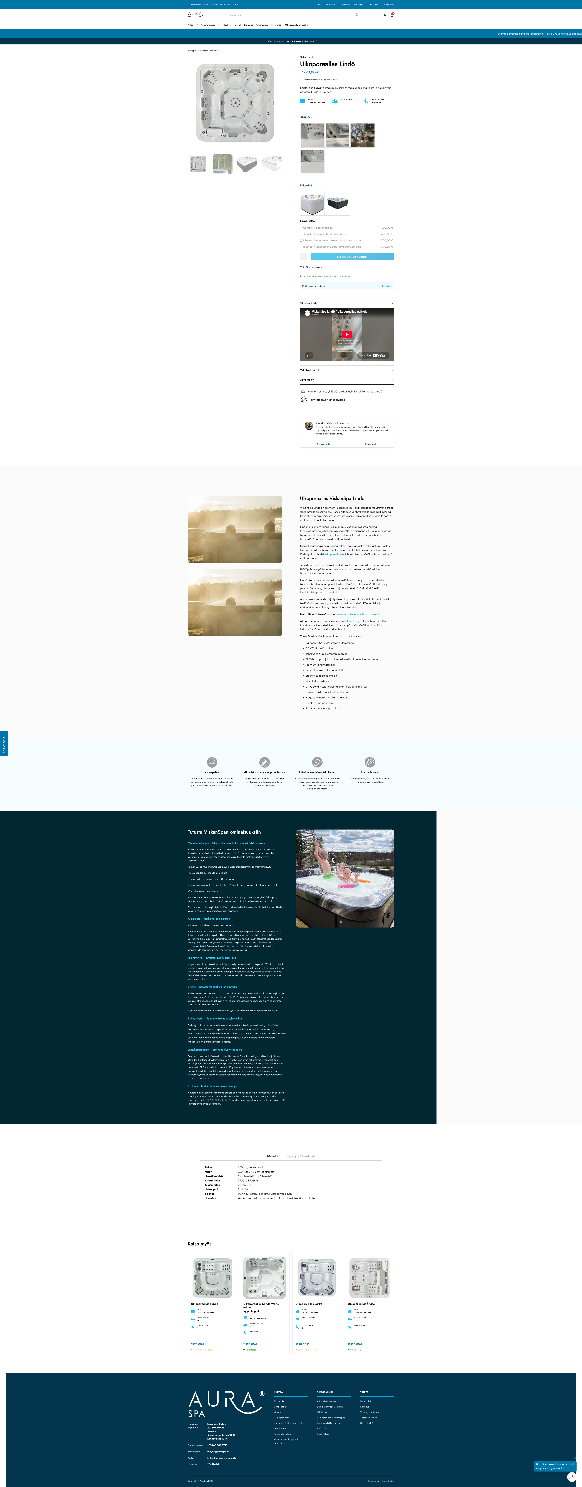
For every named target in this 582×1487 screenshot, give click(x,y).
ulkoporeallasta (334, 554)
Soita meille (323, 444)
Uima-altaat (280, 1406)
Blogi (319, 4)
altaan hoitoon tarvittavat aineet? (358, 614)
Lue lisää (386, 286)
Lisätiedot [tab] (272, 1156)
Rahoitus (248, 24)
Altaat (191, 24)
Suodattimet (280, 1428)
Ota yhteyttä (366, 1423)
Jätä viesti (371, 444)
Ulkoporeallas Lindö (208, 50)
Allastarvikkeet (208, 24)
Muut (225, 24)
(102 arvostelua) (309, 41)
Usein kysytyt (373, 4)
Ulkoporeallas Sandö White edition (261, 1305)
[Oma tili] (385, 15)
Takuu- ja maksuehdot (371, 1412)
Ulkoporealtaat (281, 1417)
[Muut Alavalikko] (230, 25)
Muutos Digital (387, 1481)
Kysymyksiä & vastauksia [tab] (301, 1156)
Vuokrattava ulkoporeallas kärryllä (287, 1441)
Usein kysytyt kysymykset (329, 1423)
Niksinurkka (330, 4)
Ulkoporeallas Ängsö (361, 1304)
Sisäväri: (306, 117)
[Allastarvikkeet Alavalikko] (218, 25)
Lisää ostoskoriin (352, 256)
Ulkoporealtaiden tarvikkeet (288, 1423)
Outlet (238, 24)
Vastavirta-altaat (282, 1433)
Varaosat (278, 1412)
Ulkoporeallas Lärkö (309, 1304)
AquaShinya (354, 621)
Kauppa (192, 50)
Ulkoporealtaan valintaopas (351, 4)
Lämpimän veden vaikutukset (331, 1406)
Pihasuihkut (279, 1401)
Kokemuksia (262, 24)
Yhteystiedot (388, 4)
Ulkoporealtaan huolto (296, 24)
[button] (4, 743)
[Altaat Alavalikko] (197, 25)
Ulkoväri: (306, 185)
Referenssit (276, 24)
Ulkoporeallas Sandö (204, 1304)
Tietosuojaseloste (368, 1417)
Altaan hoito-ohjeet (327, 1401)
